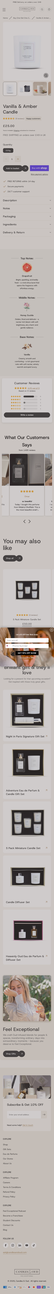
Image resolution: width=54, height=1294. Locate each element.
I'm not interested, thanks (27, 657)
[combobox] (9, 646)
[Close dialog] (51, 629)
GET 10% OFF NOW (27, 653)
